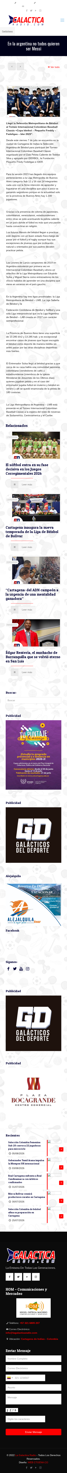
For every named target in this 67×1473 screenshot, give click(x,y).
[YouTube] (36, 10)
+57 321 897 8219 (24, 3)
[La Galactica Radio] (33, 20)
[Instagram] (40, 10)
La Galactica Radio (25, 1455)
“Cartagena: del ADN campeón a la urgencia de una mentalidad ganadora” (32, 594)
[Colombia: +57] (10, 1378)
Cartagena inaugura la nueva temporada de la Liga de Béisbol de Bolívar (32, 531)
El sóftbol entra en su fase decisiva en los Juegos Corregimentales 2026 (27, 469)
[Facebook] (27, 10)
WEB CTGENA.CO (38, 1462)
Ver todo (55, 67)
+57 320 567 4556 (43, 3)
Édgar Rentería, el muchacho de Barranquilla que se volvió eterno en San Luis (33, 656)
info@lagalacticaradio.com (35, 6)
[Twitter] (31, 10)
